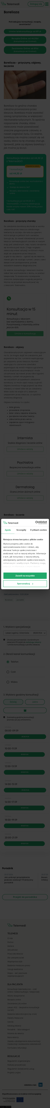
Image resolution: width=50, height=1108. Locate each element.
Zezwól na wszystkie (25, 576)
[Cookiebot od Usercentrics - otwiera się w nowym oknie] (35, 522)
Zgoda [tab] (8, 530)
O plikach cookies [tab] (38, 530)
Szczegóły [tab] (21, 530)
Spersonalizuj (23, 583)
